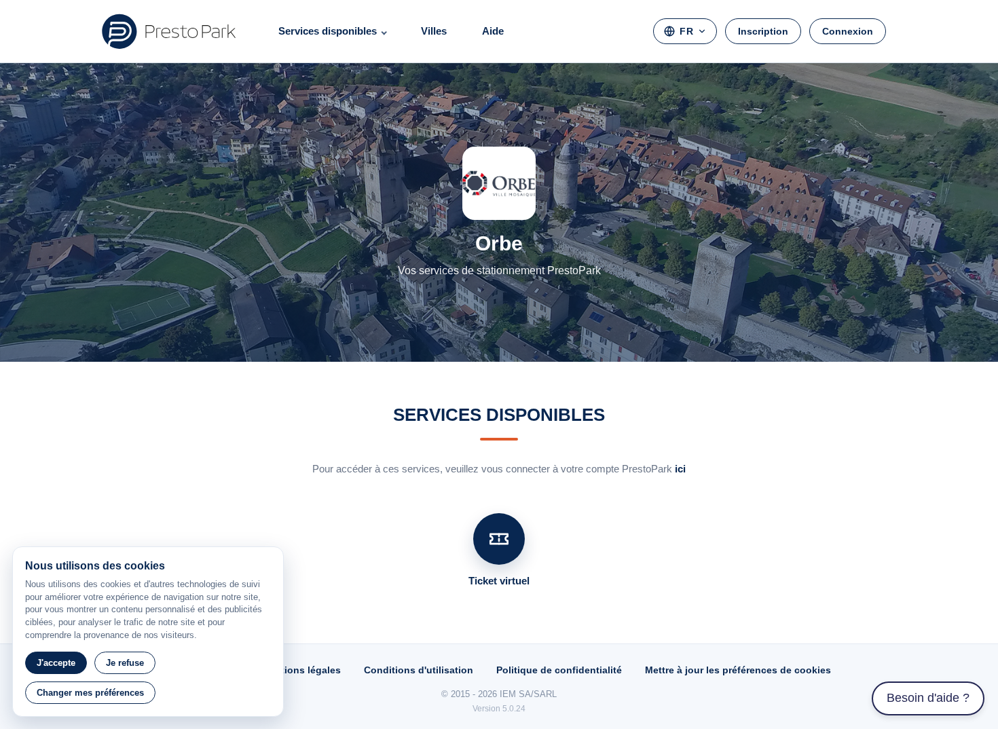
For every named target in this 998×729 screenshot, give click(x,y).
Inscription (763, 31)
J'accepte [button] (56, 663)
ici (680, 468)
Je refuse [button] (125, 663)
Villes (434, 31)
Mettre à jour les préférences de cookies (738, 670)
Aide (493, 31)
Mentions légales (301, 670)
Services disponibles (327, 31)
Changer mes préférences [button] (90, 693)
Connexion (847, 31)
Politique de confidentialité (559, 670)
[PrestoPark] (169, 31)
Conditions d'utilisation (418, 670)
